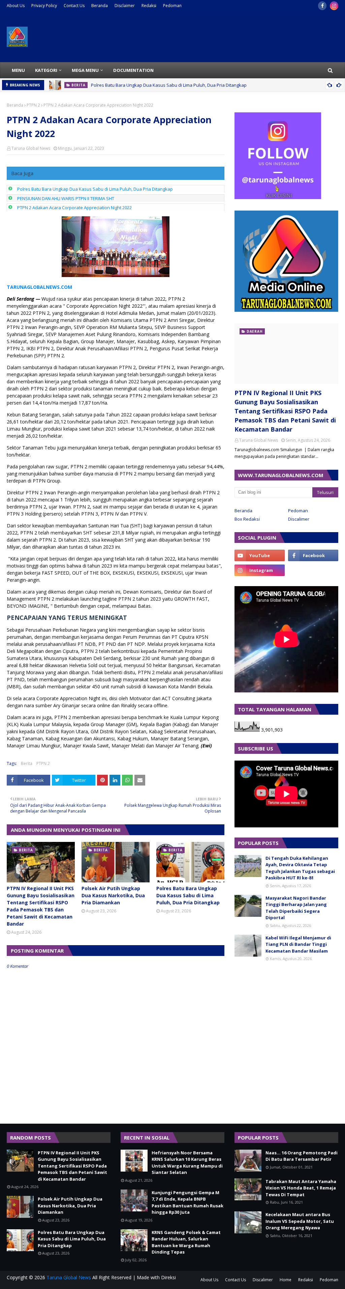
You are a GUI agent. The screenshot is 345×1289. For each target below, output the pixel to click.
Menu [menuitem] (18, 70)
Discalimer (298, 519)
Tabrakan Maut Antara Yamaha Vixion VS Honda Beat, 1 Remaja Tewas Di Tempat (300, 1188)
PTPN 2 (33, 105)
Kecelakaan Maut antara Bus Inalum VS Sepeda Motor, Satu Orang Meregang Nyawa (299, 1221)
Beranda (99, 5)
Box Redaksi (247, 519)
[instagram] (334, 5)
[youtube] (259, 555)
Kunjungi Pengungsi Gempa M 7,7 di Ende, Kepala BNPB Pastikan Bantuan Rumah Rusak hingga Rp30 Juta (187, 1202)
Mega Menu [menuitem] (85, 70)
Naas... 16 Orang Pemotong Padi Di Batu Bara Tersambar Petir (301, 1156)
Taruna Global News (30, 148)
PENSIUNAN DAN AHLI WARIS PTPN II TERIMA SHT (65, 198)
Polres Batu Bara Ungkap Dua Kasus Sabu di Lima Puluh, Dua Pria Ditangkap (169, 85)
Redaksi (149, 5)
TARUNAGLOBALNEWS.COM (39, 287)
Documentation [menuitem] (133, 70)
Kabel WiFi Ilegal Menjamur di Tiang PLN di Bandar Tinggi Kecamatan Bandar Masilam (298, 944)
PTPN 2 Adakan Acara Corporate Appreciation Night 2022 (74, 207)
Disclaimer (125, 5)
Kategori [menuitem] (46, 70)
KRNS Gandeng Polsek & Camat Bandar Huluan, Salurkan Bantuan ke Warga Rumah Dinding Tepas (186, 1242)
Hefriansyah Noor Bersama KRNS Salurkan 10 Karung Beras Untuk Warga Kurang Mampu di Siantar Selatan (187, 1163)
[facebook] (322, 5)
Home (285, 1280)
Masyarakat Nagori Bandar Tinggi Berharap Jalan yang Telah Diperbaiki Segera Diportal (296, 908)
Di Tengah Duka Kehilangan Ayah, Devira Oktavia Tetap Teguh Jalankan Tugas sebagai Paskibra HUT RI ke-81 (300, 868)
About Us (16, 5)
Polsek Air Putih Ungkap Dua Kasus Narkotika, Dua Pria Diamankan (113, 895)
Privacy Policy (44, 5)
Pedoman (172, 5)
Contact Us (74, 5)
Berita (26, 763)
